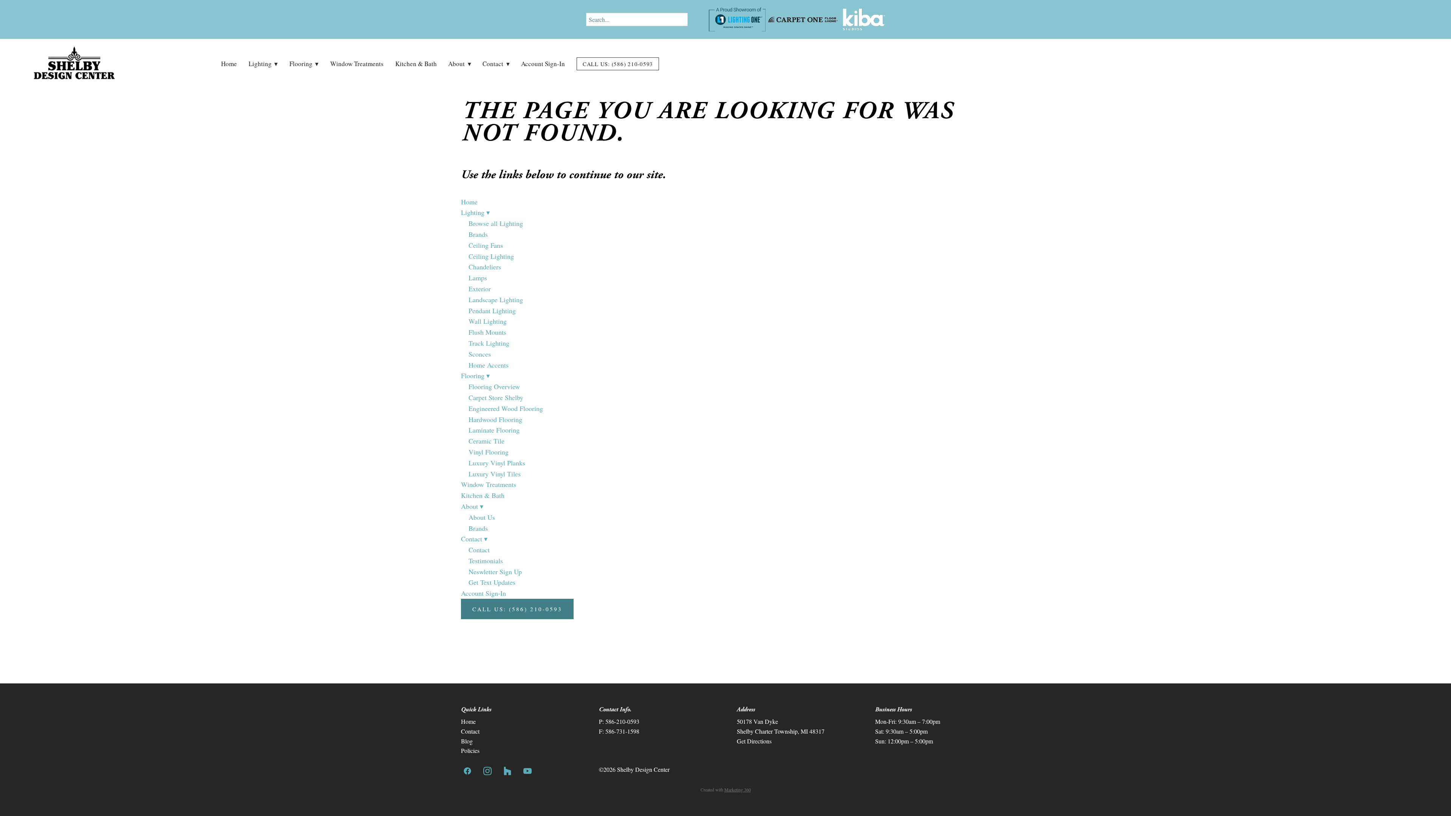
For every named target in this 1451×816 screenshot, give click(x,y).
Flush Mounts (487, 332)
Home (229, 63)
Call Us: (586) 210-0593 (618, 64)
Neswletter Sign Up (495, 571)
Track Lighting (489, 343)
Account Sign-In (543, 63)
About (459, 63)
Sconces (480, 354)
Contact (496, 63)
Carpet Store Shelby (496, 397)
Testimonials (486, 560)
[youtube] (527, 771)
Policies (470, 750)
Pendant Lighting (492, 310)
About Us (482, 517)
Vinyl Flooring (489, 451)
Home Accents (489, 364)
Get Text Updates (492, 582)
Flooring (304, 63)
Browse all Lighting (496, 223)
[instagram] (487, 771)
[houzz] (507, 771)
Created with (726, 790)
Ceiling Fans (486, 245)
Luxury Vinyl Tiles (495, 473)
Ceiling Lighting (491, 256)
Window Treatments (357, 63)
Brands (478, 234)
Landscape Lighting (496, 299)
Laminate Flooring (494, 429)
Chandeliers (485, 266)
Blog (467, 741)
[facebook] (467, 771)
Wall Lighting (488, 321)
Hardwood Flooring (495, 419)
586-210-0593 (622, 721)
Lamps (478, 277)
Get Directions (754, 741)
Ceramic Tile (486, 440)
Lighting (263, 63)
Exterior (480, 288)
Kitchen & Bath (416, 63)
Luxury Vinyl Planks (497, 462)
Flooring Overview (494, 386)
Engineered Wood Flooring (506, 408)
